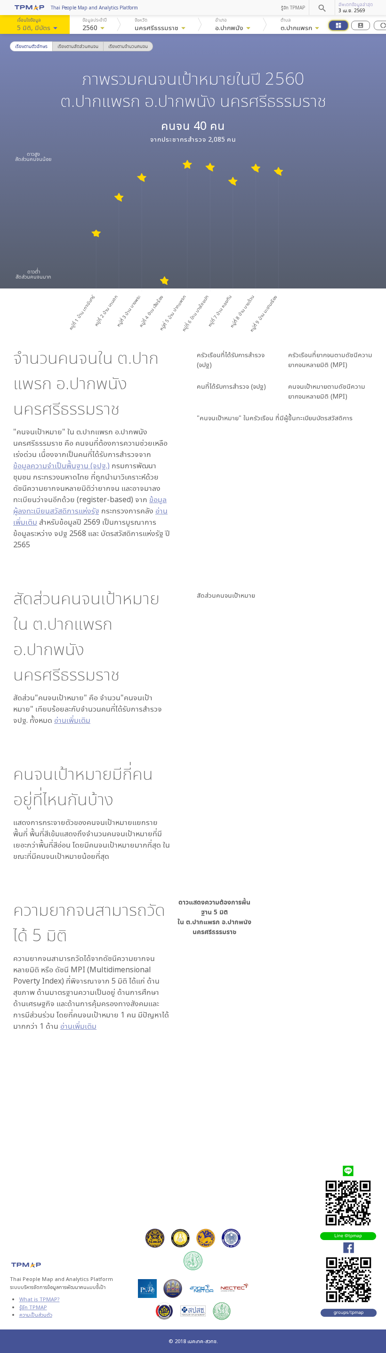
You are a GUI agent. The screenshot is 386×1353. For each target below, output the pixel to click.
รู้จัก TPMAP (293, 7)
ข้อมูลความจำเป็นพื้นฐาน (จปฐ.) (61, 465)
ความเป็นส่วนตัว (35, 1314)
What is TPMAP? (39, 1299)
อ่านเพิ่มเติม (72, 720)
